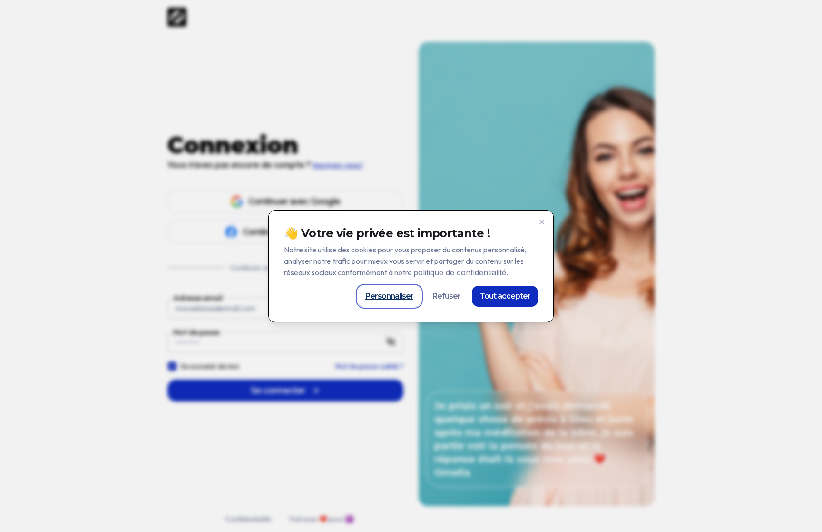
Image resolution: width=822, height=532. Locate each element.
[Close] (542, 222)
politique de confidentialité (459, 272)
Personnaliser (389, 296)
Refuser (446, 296)
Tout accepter (505, 296)
